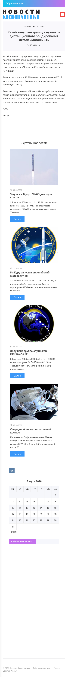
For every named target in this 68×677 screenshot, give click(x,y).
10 (13, 507)
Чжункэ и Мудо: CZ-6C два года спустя (31, 195)
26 (27, 520)
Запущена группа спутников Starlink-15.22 (28, 352)
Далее (17, 218)
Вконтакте (12, 470)
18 (20, 514)
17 (13, 514)
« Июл (12, 532)
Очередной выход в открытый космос (30, 430)
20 (34, 514)
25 (20, 520)
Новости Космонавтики (26, 16)
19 (27, 514)
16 (55, 507)
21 (41, 514)
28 (41, 520)
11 (20, 507)
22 (48, 514)
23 (55, 514)
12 (27, 507)
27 (34, 520)
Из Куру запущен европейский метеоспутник (29, 273)
